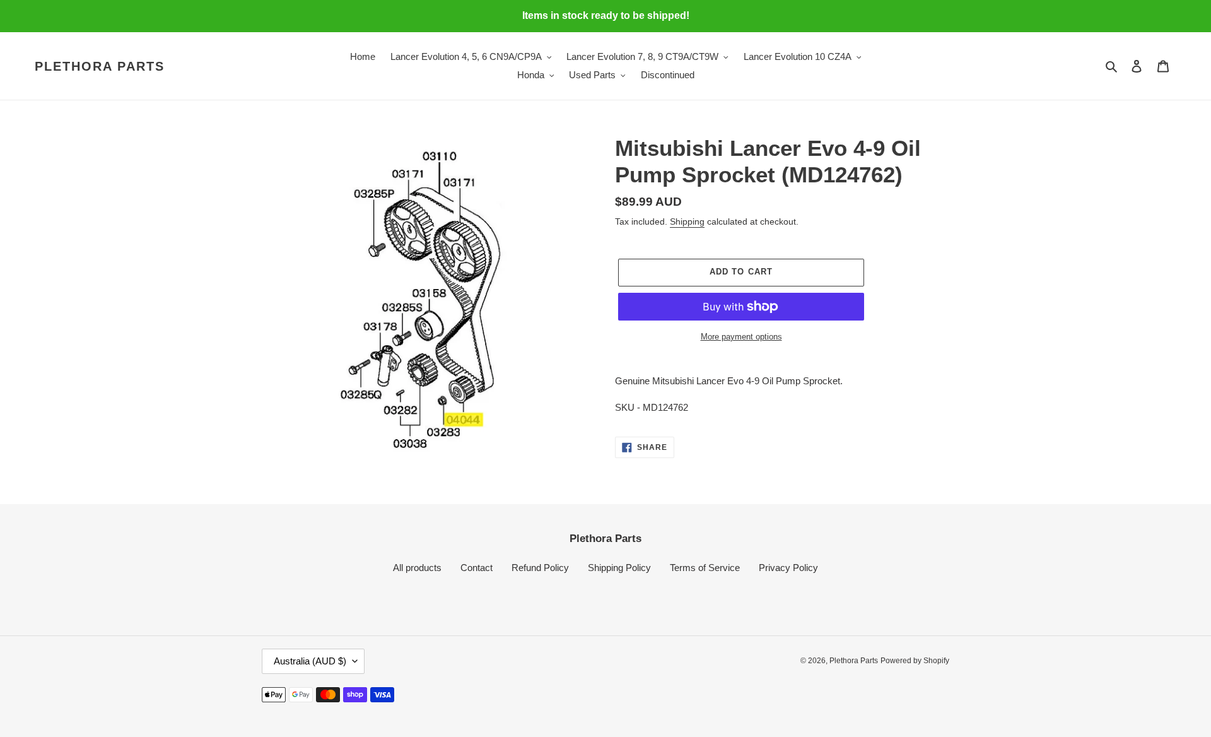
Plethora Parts (100, 66)
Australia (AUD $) (310, 661)
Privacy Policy (788, 567)
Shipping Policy (619, 567)
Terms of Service (705, 567)
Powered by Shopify (914, 660)
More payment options (741, 336)
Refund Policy (540, 567)
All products (417, 567)
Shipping (687, 221)
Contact (476, 567)
